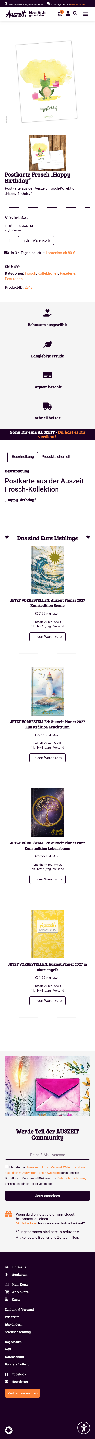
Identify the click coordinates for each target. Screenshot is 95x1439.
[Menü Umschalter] (85, 14)
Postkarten (14, 279)
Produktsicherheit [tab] (56, 457)
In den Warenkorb (36, 240)
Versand (17, 230)
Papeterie (67, 273)
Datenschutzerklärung (71, 1178)
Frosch (30, 273)
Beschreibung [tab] (23, 457)
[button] (75, 13)
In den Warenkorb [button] (47, 636)
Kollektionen (48, 273)
